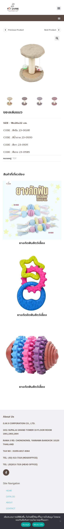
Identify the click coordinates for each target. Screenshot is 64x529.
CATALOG (10, 496)
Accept (25, 524)
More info (38, 524)
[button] (59, 8)
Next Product (50, 30)
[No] (60, 521)
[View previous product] (5, 30)
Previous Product (16, 30)
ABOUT (9, 502)
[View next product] (59, 30)
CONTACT (10, 508)
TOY (15, 158)
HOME (9, 490)
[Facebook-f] (6, 472)
